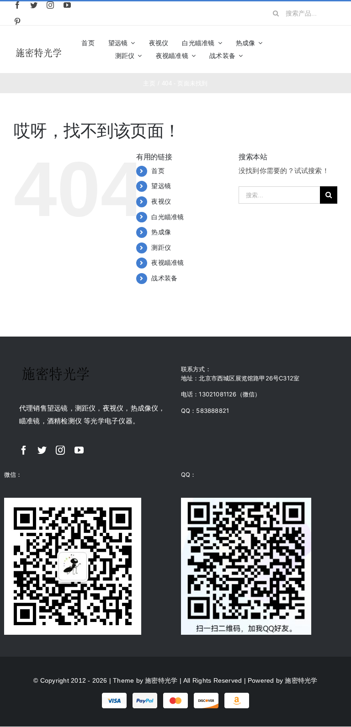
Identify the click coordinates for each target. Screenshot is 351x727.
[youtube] (67, 5)
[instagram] (50, 5)
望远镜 (161, 186)
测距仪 (161, 247)
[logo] (39, 49)
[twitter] (33, 5)
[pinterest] (17, 21)
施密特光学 (161, 680)
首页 (157, 170)
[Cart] (333, 49)
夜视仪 (161, 201)
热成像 (161, 232)
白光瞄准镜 (167, 217)
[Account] (317, 49)
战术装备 (164, 278)
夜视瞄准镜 (167, 262)
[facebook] (17, 5)
